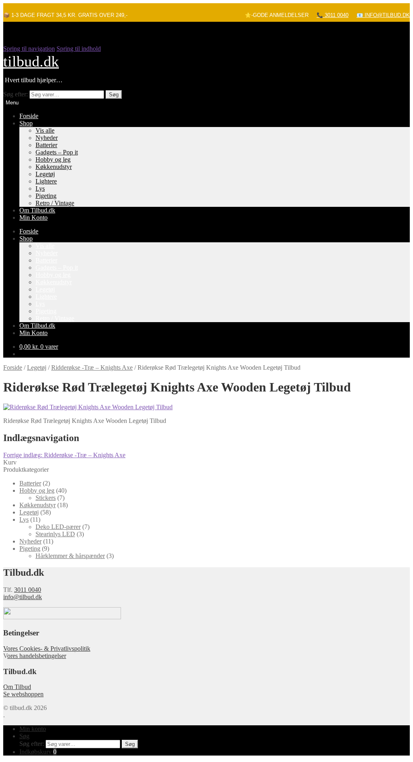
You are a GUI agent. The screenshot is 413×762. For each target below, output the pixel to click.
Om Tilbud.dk (37, 210)
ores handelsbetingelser (36, 655)
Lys (40, 188)
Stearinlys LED (55, 534)
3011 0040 (27, 589)
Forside (28, 115)
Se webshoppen (23, 694)
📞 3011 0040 (332, 15)
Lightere (46, 181)
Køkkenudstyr (53, 166)
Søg (114, 95)
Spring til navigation (29, 48)
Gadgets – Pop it (56, 152)
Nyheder (46, 137)
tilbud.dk (31, 61)
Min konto (32, 728)
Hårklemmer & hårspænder (70, 555)
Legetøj (45, 174)
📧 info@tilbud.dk (383, 15)
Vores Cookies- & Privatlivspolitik (46, 648)
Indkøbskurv (37, 751)
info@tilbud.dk (22, 596)
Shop (26, 123)
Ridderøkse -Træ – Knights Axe (92, 367)
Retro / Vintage (54, 203)
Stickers (45, 497)
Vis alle (44, 130)
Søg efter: (15, 94)
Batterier (46, 145)
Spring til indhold (78, 48)
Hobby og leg (53, 159)
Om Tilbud (17, 686)
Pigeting (45, 195)
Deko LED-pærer (58, 526)
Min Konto (33, 217)
